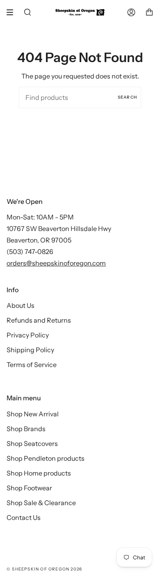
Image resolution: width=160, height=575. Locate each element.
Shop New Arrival (33, 414)
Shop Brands (26, 429)
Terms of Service (32, 364)
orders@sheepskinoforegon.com (56, 263)
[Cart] (149, 12)
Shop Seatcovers (32, 443)
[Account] (131, 12)
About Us (20, 305)
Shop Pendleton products (46, 458)
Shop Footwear (29, 488)
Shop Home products (39, 473)
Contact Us (24, 517)
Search (127, 97)
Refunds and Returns (39, 320)
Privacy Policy (28, 335)
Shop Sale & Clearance (41, 503)
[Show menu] (13, 12)
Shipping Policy (30, 350)
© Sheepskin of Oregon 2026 (44, 569)
